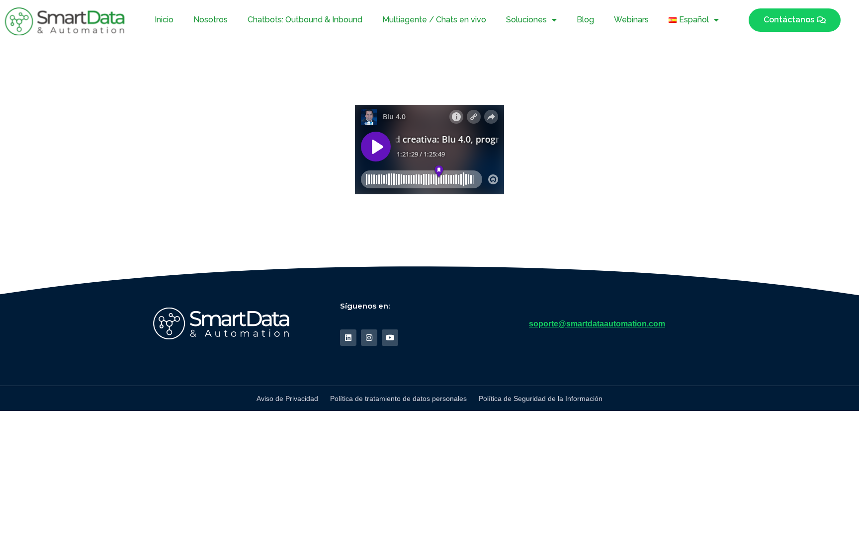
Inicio (164, 19)
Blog (585, 19)
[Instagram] (369, 337)
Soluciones (526, 19)
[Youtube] (390, 337)
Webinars (631, 19)
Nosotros (210, 19)
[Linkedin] (348, 337)
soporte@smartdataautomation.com (597, 323)
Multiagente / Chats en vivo (434, 19)
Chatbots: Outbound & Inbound (305, 19)
